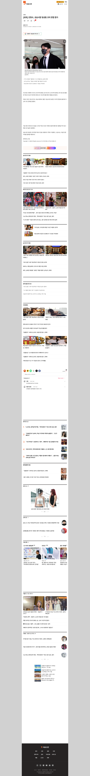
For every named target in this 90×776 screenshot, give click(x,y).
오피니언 (25, 517)
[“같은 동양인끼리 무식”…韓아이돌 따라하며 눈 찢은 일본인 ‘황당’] (64, 647)
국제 (54, 751)
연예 (48, 758)
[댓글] (34, 20)
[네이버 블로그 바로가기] (53, 765)
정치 (36, 751)
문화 (42, 754)
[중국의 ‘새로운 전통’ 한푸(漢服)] (64, 531)
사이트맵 (50, 770)
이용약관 (39, 770)
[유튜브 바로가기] (43, 765)
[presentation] (24, 57)
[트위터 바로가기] (40, 765)
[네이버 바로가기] (50, 765)
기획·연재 (25, 542)
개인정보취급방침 (45, 770)
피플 (36, 758)
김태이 (24, 25)
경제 (48, 751)
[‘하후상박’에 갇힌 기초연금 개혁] (64, 523)
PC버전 (54, 770)
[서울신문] (27, 3)
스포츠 (24, 14)
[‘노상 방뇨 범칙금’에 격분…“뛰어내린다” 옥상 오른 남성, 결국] (64, 655)
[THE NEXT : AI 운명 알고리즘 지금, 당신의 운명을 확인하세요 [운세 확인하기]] (45, 148)
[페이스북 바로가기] (37, 765)
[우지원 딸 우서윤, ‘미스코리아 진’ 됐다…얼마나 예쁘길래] (64, 639)
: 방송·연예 (27, 593)
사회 (42, 751)
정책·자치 (36, 754)
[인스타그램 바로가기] (46, 765)
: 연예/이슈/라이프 (29, 633)
